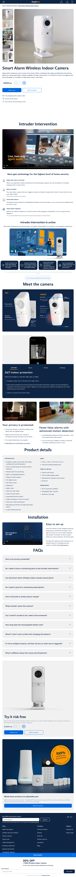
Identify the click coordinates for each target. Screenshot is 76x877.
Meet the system (38, 805)
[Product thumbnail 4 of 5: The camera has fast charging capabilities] (7, 46)
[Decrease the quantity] (15, 83)
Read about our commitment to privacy (17, 443)
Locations (40, 842)
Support (68, 826)
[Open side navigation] (3, 2)
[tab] (30, 367)
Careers (39, 832)
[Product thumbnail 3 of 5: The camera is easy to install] (7, 35)
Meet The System (7, 829)
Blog (38, 845)
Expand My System (12, 5)
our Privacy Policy (34, 822)
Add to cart (11, 90)
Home (4, 5)
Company (40, 826)
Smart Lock (5, 839)
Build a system (32, 90)
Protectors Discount (8, 845)
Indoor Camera (7, 836)
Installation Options (8, 852)
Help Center (70, 832)
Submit (45, 819)
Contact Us (69, 829)
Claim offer (69, 871)
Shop (3, 826)
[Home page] (36, 2)
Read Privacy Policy (46, 875)
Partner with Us (42, 839)
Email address (5, 868)
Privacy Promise (42, 829)
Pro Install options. (63, 545)
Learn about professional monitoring (38, 278)
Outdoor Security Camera (10, 832)
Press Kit (40, 836)
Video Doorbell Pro (8, 842)
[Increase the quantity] (24, 83)
